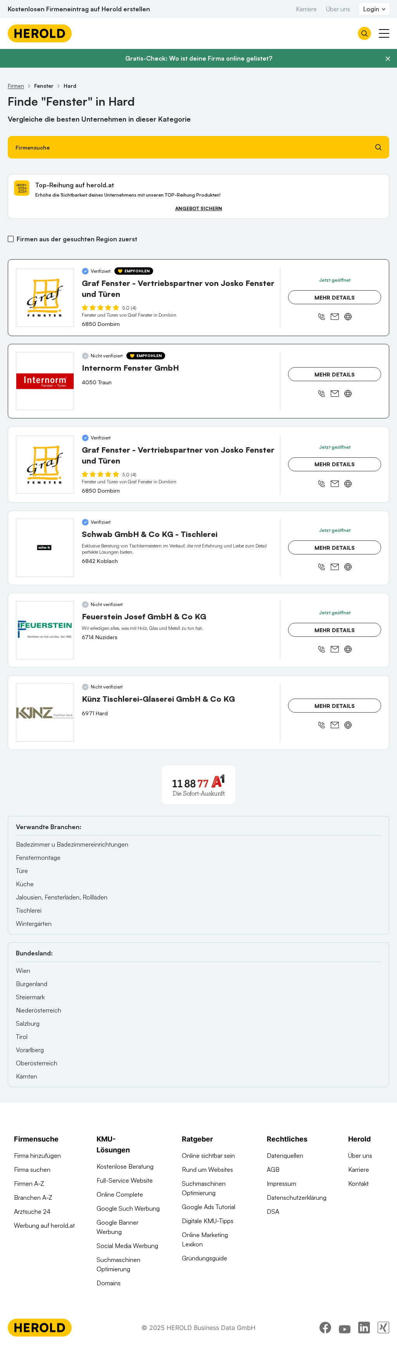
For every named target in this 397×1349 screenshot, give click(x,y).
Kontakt (358, 1183)
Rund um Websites (207, 1169)
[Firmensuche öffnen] (364, 33)
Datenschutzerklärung (296, 1197)
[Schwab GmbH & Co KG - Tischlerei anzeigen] (45, 548)
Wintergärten (34, 923)
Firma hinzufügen (37, 1155)
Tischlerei (28, 910)
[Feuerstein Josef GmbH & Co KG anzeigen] (45, 630)
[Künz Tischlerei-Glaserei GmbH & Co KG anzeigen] (45, 712)
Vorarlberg (30, 1050)
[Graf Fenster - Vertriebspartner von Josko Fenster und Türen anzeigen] (45, 297)
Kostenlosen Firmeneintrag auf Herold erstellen (79, 9)
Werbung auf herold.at (44, 1225)
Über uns (338, 9)
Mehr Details (334, 297)
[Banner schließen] (387, 58)
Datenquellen (285, 1155)
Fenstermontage (38, 857)
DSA (273, 1211)
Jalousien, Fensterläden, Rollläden (61, 897)
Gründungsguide (204, 1258)
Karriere (306, 9)
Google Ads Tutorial (208, 1207)
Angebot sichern (198, 208)
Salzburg (28, 1023)
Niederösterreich (38, 1010)
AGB (273, 1169)
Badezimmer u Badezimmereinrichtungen (72, 844)
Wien (23, 970)
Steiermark (30, 997)
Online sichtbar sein (208, 1155)
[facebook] (325, 1328)
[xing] (383, 1328)
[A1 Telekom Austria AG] (198, 784)
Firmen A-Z (29, 1183)
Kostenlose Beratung (125, 1166)
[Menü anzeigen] (384, 33)
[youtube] (344, 1328)
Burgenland (31, 984)
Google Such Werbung (128, 1208)
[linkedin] (364, 1328)
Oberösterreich (36, 1063)
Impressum (281, 1183)
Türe (22, 871)
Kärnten (26, 1076)
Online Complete (120, 1194)
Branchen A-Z (33, 1197)
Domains (109, 1283)
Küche (25, 884)
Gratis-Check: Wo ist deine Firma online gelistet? (198, 58)
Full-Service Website (125, 1180)
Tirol (22, 1037)
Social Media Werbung (127, 1246)
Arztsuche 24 (32, 1211)
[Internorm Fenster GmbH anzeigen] (45, 381)
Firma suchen (32, 1169)
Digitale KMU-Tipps (207, 1221)
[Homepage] (40, 33)
